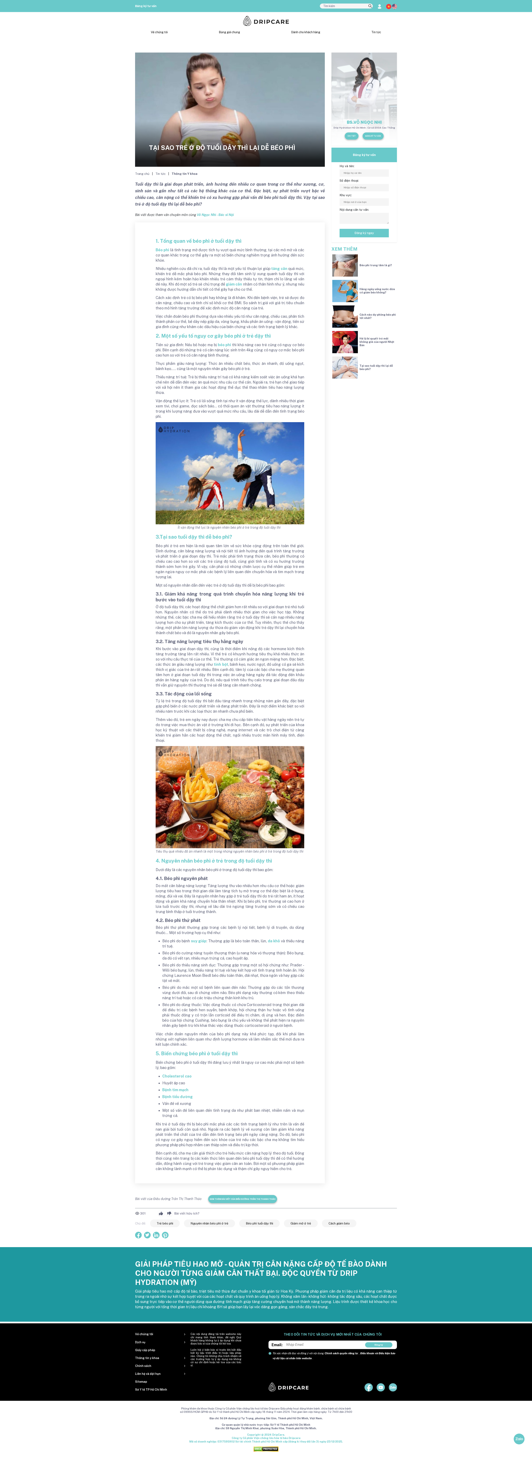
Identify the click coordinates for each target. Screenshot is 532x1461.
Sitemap (141, 1381)
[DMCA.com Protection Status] (266, 1448)
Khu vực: (346, 195)
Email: (277, 1345)
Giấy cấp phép (145, 1350)
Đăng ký (378, 1344)
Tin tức (376, 32)
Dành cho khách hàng (305, 32)
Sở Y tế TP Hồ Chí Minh (151, 1389)
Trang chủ (142, 173)
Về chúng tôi (159, 32)
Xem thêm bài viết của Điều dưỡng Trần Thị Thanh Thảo (243, 1199)
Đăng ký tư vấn (145, 6)
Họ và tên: (347, 166)
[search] (370, 6)
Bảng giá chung (229, 32)
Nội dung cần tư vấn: (354, 209)
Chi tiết (351, 136)
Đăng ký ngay (364, 233)
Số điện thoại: (349, 180)
